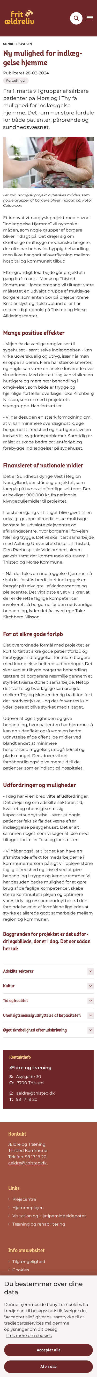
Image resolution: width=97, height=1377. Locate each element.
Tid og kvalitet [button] (15, 1000)
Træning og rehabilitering (38, 1224)
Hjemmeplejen (28, 1207)
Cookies (20, 1269)
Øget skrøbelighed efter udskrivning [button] (35, 1030)
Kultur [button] (9, 986)
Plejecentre (24, 1199)
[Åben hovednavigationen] (92, 18)
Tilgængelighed (28, 1261)
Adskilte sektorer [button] (18, 971)
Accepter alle (49, 1350)
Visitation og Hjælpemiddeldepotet (49, 1215)
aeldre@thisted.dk (27, 1162)
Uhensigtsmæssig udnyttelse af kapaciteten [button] (42, 1015)
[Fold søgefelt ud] (76, 18)
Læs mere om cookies (29, 1335)
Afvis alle (48, 1366)
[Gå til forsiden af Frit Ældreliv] (17, 18)
